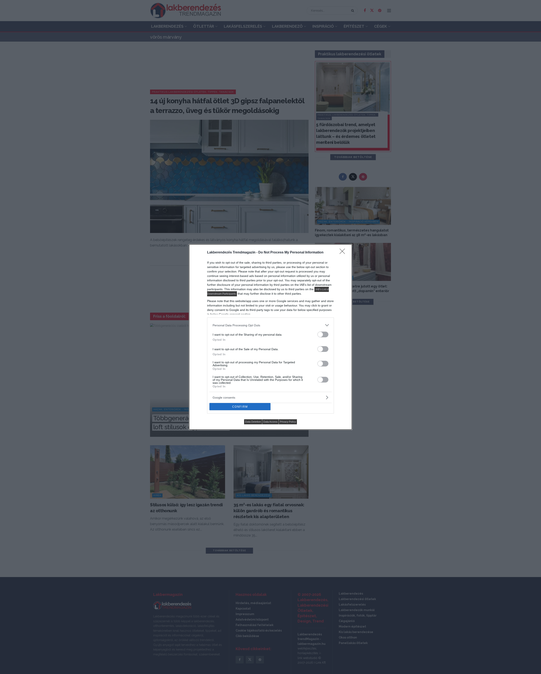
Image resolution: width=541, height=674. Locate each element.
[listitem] (270, 325)
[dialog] (270, 337)
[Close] (344, 253)
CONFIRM (240, 406)
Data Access (270, 421)
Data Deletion (253, 421)
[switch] (322, 334)
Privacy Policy (288, 421)
